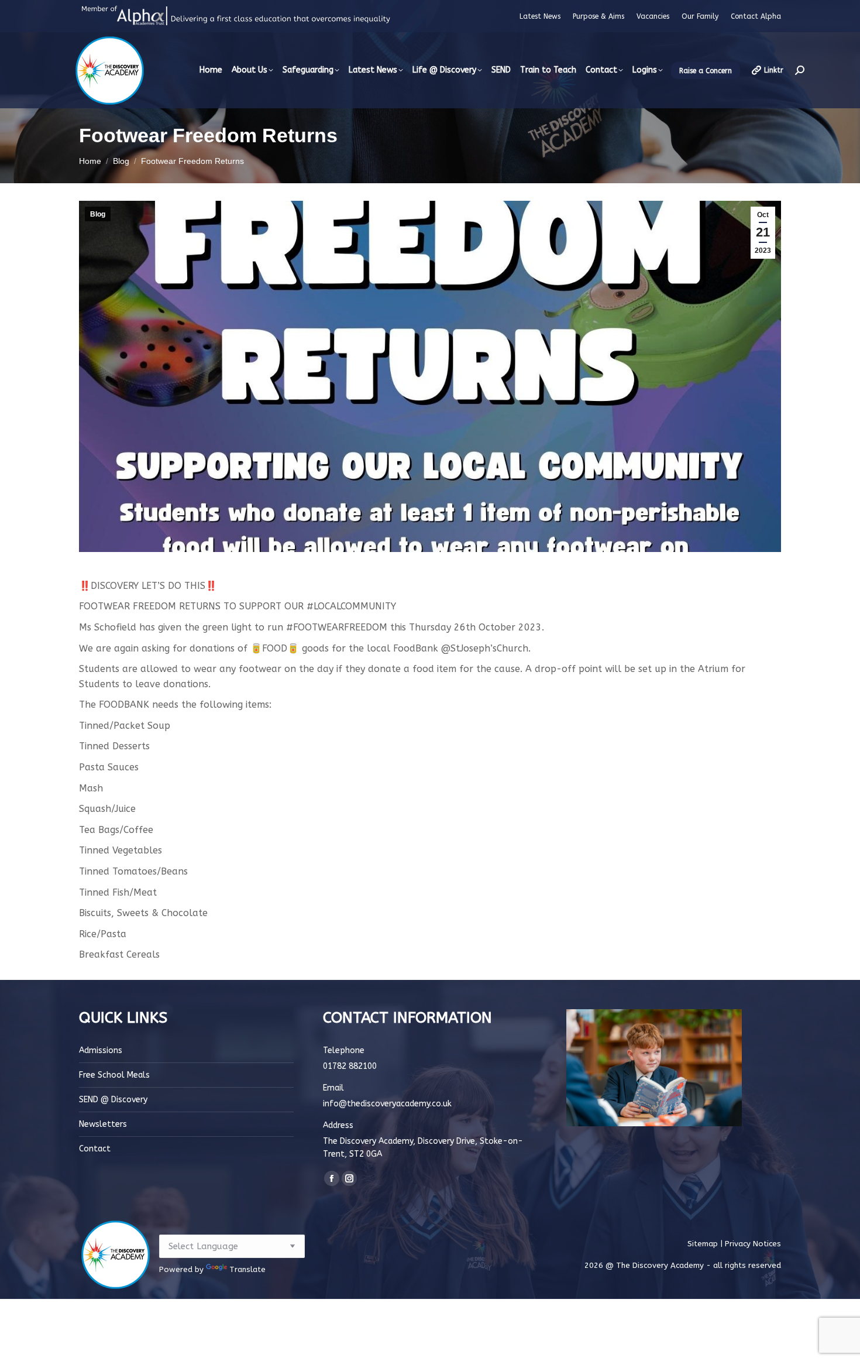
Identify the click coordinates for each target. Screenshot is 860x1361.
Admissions (100, 1050)
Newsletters (103, 1124)
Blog (97, 214)
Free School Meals (114, 1075)
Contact (95, 1149)
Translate (247, 1269)
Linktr (773, 70)
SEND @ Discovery (113, 1100)
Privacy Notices (753, 1243)
